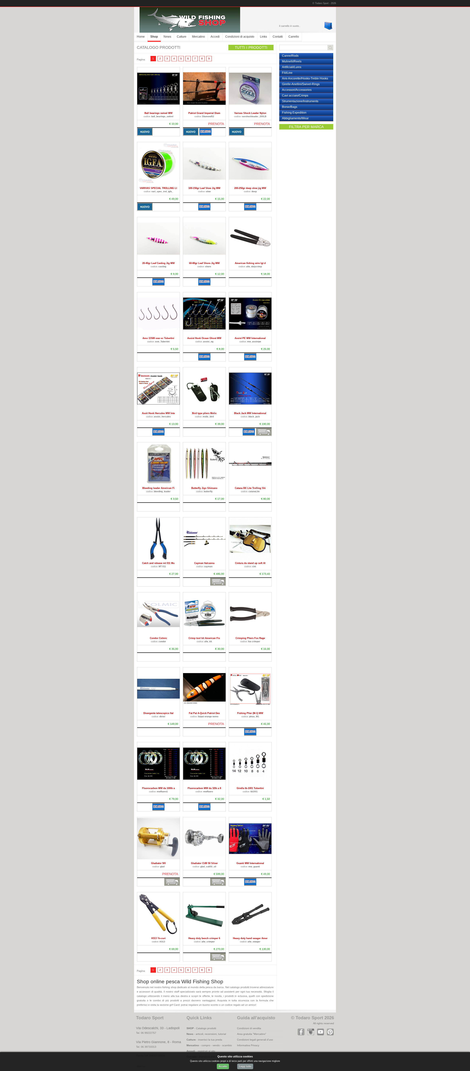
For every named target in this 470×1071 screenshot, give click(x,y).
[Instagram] (310, 1034)
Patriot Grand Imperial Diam (204, 113)
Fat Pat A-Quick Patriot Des (204, 713)
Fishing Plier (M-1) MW (250, 713)
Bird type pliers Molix (204, 413)
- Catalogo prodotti (201, 1028)
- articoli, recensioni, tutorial (206, 1033)
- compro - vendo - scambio (209, 1045)
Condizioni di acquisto (239, 36)
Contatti (278, 36)
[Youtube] (319, 1034)
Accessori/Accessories (297, 89)
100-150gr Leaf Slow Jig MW (204, 188)
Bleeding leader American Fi (158, 488)
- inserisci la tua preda (204, 1039)
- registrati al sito (201, 1051)
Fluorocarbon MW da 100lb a (158, 788)
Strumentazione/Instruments (300, 101)
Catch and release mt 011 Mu (158, 563)
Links (263, 36)
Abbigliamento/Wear (295, 118)
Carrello (293, 36)
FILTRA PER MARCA (306, 127)
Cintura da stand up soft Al (250, 563)
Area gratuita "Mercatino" (251, 1033)
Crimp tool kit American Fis (204, 638)
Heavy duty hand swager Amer (250, 938)
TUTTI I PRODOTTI (251, 47)
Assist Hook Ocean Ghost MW (204, 338)
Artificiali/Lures (291, 67)
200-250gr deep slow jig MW (250, 188)
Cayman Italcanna (204, 563)
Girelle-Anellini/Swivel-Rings (301, 84)
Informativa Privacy (248, 1045)
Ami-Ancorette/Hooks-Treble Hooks (305, 78)
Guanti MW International (250, 863)
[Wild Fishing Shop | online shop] (187, 31)
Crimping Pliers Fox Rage (250, 638)
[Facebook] (300, 1034)
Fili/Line (287, 72)
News (167, 36)
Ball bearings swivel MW (158, 113)
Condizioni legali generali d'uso (255, 1039)
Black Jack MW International (250, 413)
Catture (181, 36)
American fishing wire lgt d (250, 263)
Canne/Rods (290, 55)
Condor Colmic (158, 638)
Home (141, 36)
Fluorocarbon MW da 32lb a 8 (204, 788)
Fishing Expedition (294, 112)
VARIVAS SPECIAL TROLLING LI (158, 188)
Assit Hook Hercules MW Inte (158, 413)
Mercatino (198, 36)
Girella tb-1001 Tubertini (250, 788)
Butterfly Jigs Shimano (204, 488)
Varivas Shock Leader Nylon (250, 113)
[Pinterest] (329, 1034)
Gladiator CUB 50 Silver (204, 863)
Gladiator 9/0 (158, 863)
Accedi (215, 36)
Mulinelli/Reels (291, 61)
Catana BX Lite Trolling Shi (250, 488)
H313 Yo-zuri (158, 938)
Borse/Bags (289, 106)
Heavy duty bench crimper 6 (204, 938)
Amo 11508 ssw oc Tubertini (158, 338)
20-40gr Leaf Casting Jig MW (158, 263)
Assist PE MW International (250, 338)
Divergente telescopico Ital (158, 713)
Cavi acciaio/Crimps (295, 95)
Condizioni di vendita (249, 1028)
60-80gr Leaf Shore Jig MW (204, 263)
